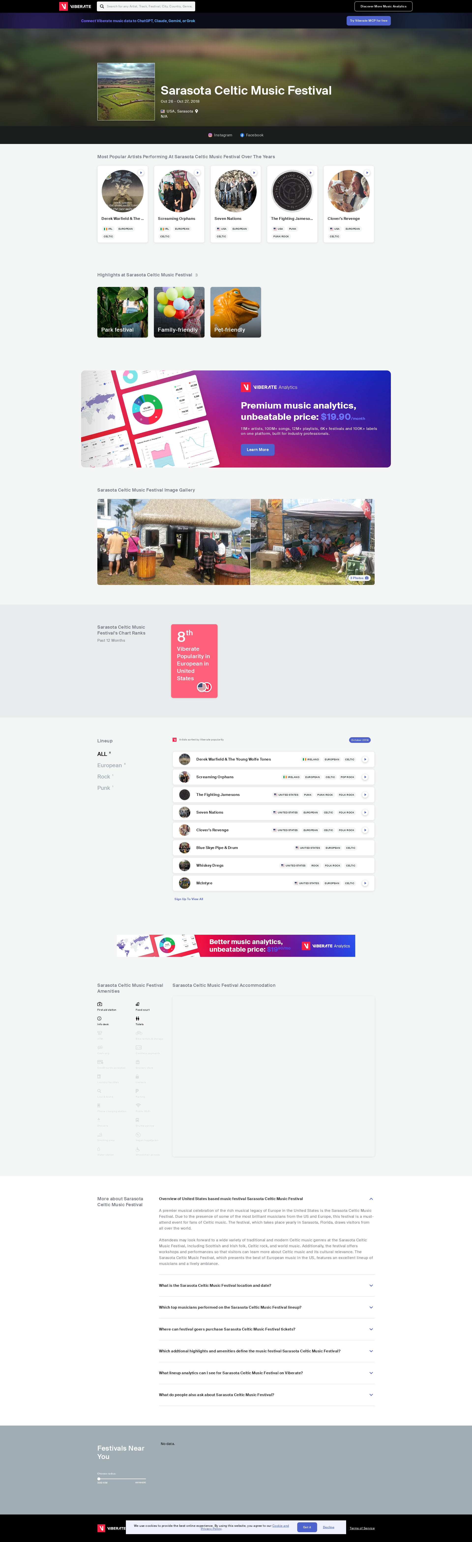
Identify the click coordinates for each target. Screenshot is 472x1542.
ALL (104, 754)
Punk (105, 788)
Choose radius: (106, 1473)
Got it (307, 1527)
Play (141, 173)
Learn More (258, 449)
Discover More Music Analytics (384, 6)
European (111, 765)
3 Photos (356, 578)
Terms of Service (362, 1528)
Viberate (75, 6)
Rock (105, 776)
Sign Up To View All (189, 899)
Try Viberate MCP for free (369, 21)
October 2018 (360, 740)
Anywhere (140, 1483)
